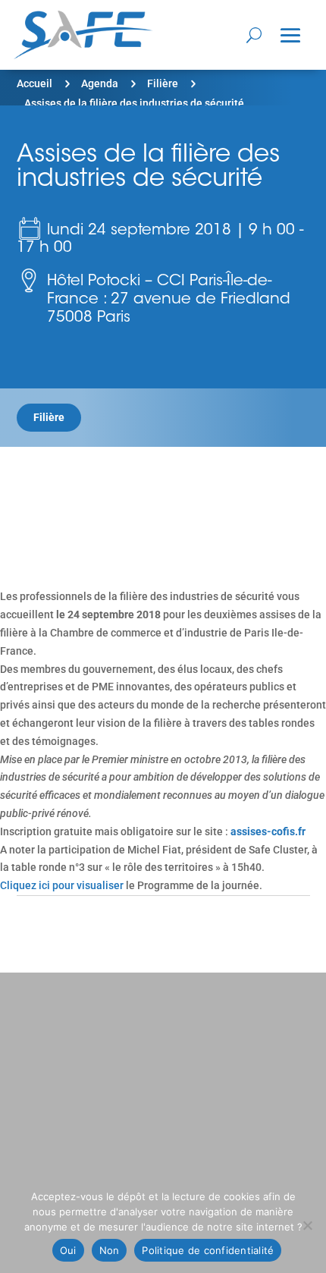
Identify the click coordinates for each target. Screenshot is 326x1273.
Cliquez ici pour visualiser (62, 885)
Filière (162, 83)
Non (109, 1250)
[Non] (307, 1225)
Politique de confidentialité (208, 1250)
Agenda (99, 83)
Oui (68, 1250)
